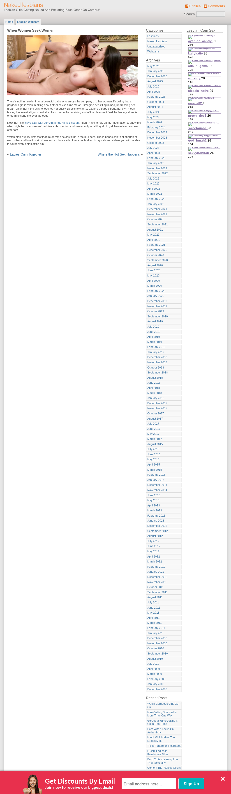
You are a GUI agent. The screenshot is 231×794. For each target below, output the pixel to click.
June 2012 (153, 546)
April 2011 (153, 617)
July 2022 (153, 178)
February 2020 (156, 291)
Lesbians (153, 36)
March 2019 (154, 342)
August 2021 (155, 229)
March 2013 (154, 510)
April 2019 (153, 336)
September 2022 (157, 173)
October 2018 (155, 367)
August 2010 (155, 658)
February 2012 (156, 566)
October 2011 (155, 587)
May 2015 (153, 459)
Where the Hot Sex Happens (119, 154)
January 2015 (155, 480)
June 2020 (153, 270)
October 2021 (155, 219)
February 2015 (156, 474)
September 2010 (157, 653)
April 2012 (153, 556)
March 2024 (154, 122)
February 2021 (156, 244)
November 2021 (157, 214)
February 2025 (156, 96)
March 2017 (154, 439)
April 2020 (153, 280)
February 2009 (156, 679)
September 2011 (157, 592)
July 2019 (153, 326)
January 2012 (155, 571)
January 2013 (155, 520)
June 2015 (153, 454)
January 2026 (155, 71)
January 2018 (155, 398)
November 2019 (157, 306)
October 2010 (155, 648)
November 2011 (157, 582)
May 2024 (153, 117)
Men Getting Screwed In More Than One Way (162, 714)
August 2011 (155, 597)
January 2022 (155, 204)
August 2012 (155, 536)
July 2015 (153, 449)
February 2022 (156, 199)
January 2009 (155, 684)
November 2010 (157, 643)
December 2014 (157, 485)
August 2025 (155, 81)
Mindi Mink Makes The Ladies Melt (161, 739)
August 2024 (155, 107)
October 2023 (155, 142)
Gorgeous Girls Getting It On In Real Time (162, 722)
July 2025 (153, 86)
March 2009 (154, 674)
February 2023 (156, 158)
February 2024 (156, 127)
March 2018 (154, 393)
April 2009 (153, 669)
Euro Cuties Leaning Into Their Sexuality (162, 761)
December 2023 (157, 132)
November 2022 (157, 168)
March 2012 (154, 561)
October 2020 (155, 255)
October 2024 (155, 102)
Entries (195, 6)
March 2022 (154, 193)
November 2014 (157, 490)
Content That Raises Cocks (164, 767)
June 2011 (153, 607)
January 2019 (155, 352)
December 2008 (157, 689)
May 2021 (153, 234)
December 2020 (157, 250)
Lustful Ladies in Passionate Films (157, 752)
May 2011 (153, 612)
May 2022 (153, 183)
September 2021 (157, 224)
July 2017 (153, 423)
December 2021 (157, 209)
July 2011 (153, 602)
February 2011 (156, 628)
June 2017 (153, 428)
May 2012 (153, 551)
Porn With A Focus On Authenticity (160, 731)
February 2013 (156, 515)
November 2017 (157, 408)
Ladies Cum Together (25, 154)
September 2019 (157, 316)
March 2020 (154, 285)
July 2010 (153, 663)
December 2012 (157, 525)
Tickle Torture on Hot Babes (164, 745)
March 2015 (154, 469)
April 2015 (153, 464)
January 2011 (155, 633)
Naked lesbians (23, 5)
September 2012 (157, 531)
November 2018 (157, 362)
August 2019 (155, 321)
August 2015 (155, 444)
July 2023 (153, 147)
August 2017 (155, 418)
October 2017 (155, 413)
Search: (190, 14)
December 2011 (157, 577)
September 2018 (157, 372)
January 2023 (155, 163)
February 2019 (156, 347)
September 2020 (157, 260)
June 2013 (153, 495)
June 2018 (153, 382)
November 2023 (157, 137)
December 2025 (157, 76)
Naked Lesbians (157, 41)
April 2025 (153, 91)
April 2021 (153, 239)
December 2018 (157, 357)
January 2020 (155, 296)
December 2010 (157, 638)
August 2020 (155, 265)
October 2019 (155, 311)
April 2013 (153, 505)
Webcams (153, 51)
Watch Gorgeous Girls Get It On (164, 705)
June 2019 (153, 331)
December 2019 (157, 301)
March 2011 (154, 622)
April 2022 (153, 188)
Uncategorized (156, 46)
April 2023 (153, 153)
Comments (216, 6)
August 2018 (155, 377)
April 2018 (153, 388)
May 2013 (153, 500)
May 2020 (153, 275)
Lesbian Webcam (28, 22)
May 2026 (153, 66)
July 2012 (153, 541)
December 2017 (157, 403)
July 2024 (153, 112)
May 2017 (153, 433)
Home (9, 22)
